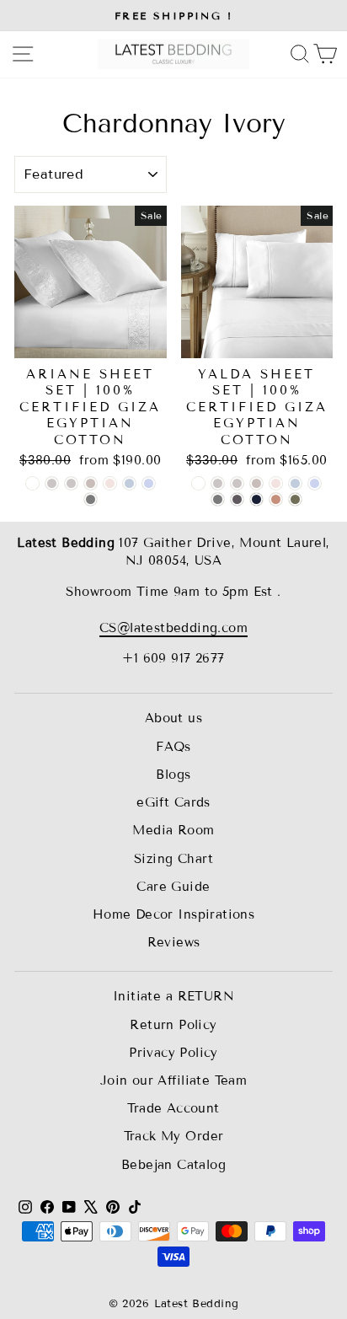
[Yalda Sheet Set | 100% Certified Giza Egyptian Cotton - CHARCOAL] (237, 499)
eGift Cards (173, 802)
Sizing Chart (173, 858)
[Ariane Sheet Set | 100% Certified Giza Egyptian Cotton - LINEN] (71, 483)
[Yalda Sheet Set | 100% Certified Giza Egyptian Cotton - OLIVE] (295, 499)
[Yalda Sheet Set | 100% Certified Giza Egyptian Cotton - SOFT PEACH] (276, 483)
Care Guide (173, 886)
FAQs (173, 746)
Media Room (173, 830)
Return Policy (173, 1024)
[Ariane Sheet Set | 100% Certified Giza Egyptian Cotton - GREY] (90, 499)
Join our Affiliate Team (174, 1080)
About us (173, 718)
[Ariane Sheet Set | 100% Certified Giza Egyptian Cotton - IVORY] (51, 483)
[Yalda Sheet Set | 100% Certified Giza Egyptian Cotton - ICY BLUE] (314, 483)
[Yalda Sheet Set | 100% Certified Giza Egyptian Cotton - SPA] (295, 483)
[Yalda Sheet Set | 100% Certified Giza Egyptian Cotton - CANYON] (276, 499)
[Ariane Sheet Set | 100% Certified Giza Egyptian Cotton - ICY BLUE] (148, 483)
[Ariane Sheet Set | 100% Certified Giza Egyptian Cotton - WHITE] (32, 483)
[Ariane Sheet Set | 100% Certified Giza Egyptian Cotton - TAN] (90, 483)
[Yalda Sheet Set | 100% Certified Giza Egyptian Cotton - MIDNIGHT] (256, 499)
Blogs (173, 774)
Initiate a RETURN (173, 996)
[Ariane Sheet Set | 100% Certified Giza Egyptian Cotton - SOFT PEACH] (110, 483)
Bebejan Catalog (173, 1164)
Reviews (173, 942)
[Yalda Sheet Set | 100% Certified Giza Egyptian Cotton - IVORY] (217, 483)
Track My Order (174, 1136)
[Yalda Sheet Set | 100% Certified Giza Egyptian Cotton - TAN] (256, 483)
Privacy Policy (173, 1052)
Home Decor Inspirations (174, 914)
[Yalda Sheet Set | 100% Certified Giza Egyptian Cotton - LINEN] (237, 483)
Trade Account (173, 1108)
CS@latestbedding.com (173, 627)
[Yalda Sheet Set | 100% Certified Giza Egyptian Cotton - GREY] (217, 499)
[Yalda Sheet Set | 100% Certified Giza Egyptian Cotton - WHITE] (198, 483)
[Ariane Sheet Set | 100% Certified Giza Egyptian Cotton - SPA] (129, 483)
